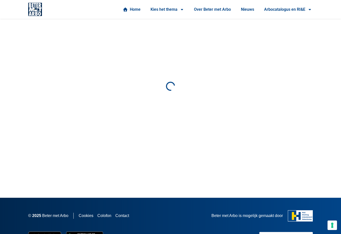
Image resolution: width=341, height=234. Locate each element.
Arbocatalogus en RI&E (284, 9)
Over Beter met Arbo (212, 9)
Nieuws (247, 9)
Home (134, 9)
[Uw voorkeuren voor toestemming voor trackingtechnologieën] (332, 225)
